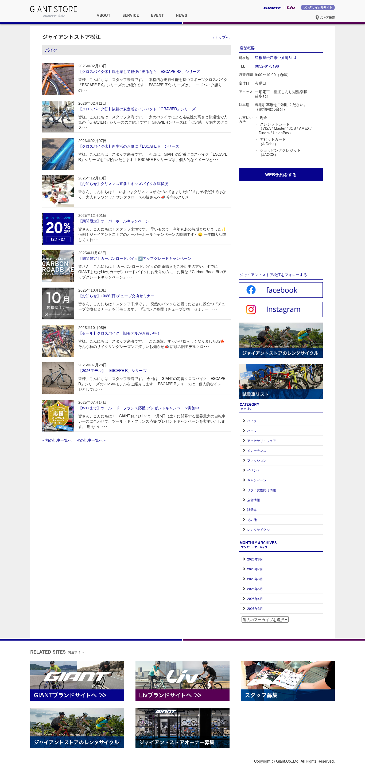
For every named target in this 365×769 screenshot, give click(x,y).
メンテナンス (256, 450)
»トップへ (221, 37)
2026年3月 (255, 608)
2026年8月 (255, 559)
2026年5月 (255, 588)
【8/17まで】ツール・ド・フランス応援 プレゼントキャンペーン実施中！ (140, 407)
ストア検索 (327, 17)
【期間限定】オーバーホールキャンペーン (113, 220)
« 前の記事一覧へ (57, 440)
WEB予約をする (281, 174)
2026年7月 (255, 569)
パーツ (252, 430)
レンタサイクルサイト (317, 7)
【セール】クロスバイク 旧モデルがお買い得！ (119, 333)
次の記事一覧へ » (89, 440)
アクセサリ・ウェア (261, 440)
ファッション (256, 460)
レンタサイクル (258, 529)
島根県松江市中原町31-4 (275, 57)
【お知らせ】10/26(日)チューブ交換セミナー (116, 295)
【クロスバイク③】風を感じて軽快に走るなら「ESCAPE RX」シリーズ (139, 71)
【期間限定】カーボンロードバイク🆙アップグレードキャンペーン (134, 258)
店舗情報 (253, 499)
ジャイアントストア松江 (71, 37)
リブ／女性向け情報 (261, 490)
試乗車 (252, 509)
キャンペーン (256, 480)
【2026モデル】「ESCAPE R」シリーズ (112, 370)
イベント (253, 470)
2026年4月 (255, 598)
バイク (252, 420)
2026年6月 (255, 578)
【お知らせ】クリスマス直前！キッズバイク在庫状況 (123, 183)
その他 (252, 519)
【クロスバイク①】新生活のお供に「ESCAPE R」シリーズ (128, 146)
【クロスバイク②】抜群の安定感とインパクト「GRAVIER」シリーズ (137, 108)
